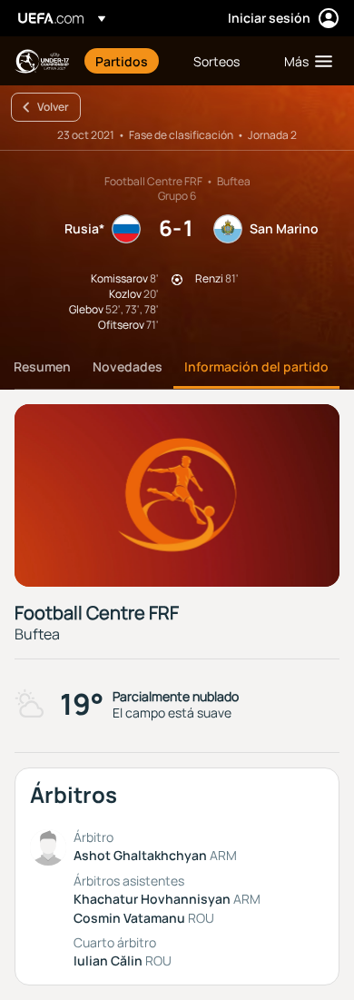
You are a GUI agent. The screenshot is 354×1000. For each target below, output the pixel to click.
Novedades (127, 366)
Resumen (42, 366)
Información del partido (256, 366)
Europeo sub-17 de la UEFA (42, 61)
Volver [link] (53, 106)
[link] (122, 60)
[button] (304, 60)
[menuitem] (129, 60)
